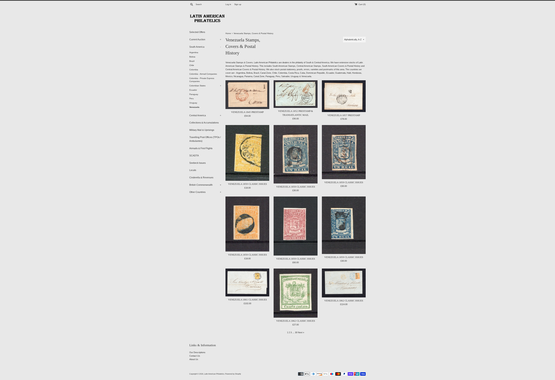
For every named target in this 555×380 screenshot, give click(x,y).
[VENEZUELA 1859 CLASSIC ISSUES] (247, 153)
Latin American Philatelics (214, 374)
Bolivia (192, 57)
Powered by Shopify (233, 374)
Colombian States (205, 86)
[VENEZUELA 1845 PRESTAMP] (247, 94)
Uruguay (193, 103)
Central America (205, 115)
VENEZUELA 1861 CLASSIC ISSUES (247, 299)
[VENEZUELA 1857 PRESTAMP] (344, 96)
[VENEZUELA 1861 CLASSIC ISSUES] (247, 282)
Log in (228, 4)
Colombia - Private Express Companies (201, 80)
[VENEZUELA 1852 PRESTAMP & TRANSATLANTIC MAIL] (295, 94)
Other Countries (205, 192)
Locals (192, 170)
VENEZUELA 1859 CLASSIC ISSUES (247, 184)
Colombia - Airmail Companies (203, 74)
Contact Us (194, 356)
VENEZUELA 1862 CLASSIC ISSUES (295, 321)
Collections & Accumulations (204, 122)
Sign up (237, 4)
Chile (191, 65)
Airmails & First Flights (200, 148)
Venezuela (194, 107)
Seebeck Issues (197, 163)
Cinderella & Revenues (201, 177)
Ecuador (193, 90)
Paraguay (193, 94)
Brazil (191, 61)
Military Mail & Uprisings (201, 130)
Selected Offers (197, 32)
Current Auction (205, 39)
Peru (191, 98)
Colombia (193, 70)
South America (205, 47)
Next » (301, 332)
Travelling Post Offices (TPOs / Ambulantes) (205, 139)
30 (296, 332)
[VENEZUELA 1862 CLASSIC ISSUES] (295, 293)
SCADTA (194, 155)
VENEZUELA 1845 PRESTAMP (247, 112)
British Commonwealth (205, 185)
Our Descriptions (197, 352)
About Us (193, 359)
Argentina (193, 52)
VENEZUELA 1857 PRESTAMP (344, 115)
